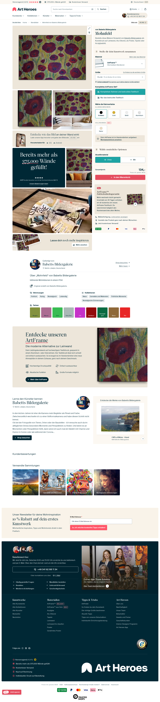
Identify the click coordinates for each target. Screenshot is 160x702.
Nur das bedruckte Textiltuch (111, 97)
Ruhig (42, 296)
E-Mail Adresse (76, 517)
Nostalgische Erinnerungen (93, 300)
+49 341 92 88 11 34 (137, 16)
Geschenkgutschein (57, 589)
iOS (50, 143)
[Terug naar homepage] (24, 9)
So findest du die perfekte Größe (134, 72)
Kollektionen (32, 16)
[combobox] (70, 9)
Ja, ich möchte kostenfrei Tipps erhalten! (88, 527)
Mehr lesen (123, 266)
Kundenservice (133, 14)
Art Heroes (122, 600)
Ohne (109, 160)
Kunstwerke (17, 16)
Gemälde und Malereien (99, 296)
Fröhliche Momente (118, 296)
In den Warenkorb (122, 177)
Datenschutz (105, 685)
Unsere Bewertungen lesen (38, 184)
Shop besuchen (122, 263)
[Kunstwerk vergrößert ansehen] (89, 28)
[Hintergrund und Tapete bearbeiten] (89, 32)
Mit (134, 160)
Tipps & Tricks (75, 16)
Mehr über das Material (137, 57)
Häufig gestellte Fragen (25, 582)
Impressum (115, 685)
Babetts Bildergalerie (107, 29)
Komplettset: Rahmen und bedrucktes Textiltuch (119, 92)
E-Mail (58, 575)
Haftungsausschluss (70, 685)
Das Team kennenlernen (94, 586)
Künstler (46, 16)
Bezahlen (19, 585)
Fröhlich (34, 296)
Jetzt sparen (12, 692)
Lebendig (63, 296)
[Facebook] (29, 648)
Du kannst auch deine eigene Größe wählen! (118, 82)
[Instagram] (22, 648)
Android (59, 143)
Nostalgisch (52, 296)
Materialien (59, 16)
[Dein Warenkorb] (145, 9)
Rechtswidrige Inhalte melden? (89, 685)
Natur (85, 296)
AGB (61, 685)
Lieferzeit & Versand (57, 585)
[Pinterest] (26, 648)
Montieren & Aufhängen (25, 589)
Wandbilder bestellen (57, 582)
